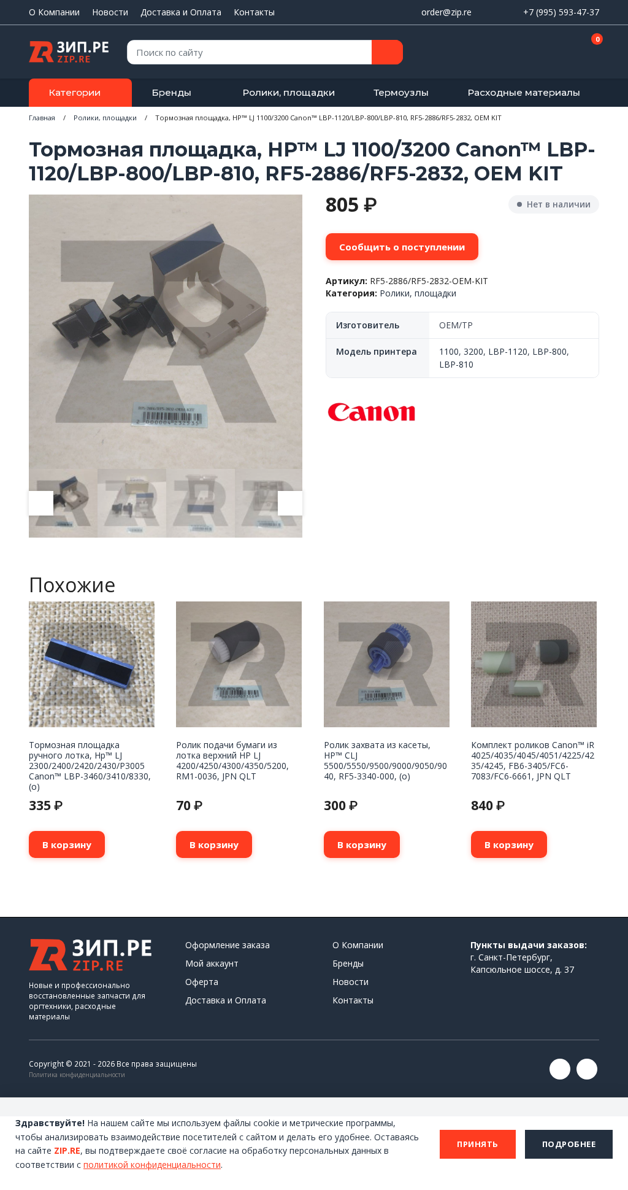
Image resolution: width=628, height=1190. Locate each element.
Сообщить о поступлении (402, 247)
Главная (42, 117)
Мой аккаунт (212, 963)
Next (290, 503)
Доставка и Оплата (180, 12)
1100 (449, 351)
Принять (478, 1143)
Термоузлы (401, 92)
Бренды (171, 92)
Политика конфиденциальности (77, 1074)
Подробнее (569, 1143)
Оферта (201, 981)
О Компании (54, 12)
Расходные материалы (523, 92)
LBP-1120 (507, 351)
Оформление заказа (227, 945)
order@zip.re (446, 12)
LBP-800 (549, 351)
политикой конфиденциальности (152, 1164)
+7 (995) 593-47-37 (561, 12)
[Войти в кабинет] (546, 52)
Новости (110, 12)
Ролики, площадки (288, 92)
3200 (473, 351)
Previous (41, 503)
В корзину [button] (66, 844)
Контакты (254, 12)
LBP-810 (456, 364)
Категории (74, 92)
